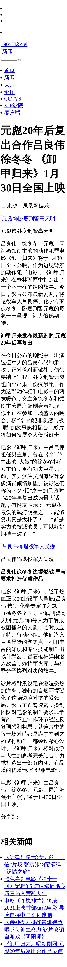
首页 (9, 70)
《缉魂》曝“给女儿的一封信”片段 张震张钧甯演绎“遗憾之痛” (34, 864)
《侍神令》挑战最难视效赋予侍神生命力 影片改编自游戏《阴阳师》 (34, 929)
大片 (9, 85)
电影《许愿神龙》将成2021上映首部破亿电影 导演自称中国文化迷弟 (34, 908)
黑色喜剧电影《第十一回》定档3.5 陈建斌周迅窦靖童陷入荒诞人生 (34, 886)
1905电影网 (14, 44)
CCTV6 (12, 99)
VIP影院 (13, 105)
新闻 (9, 77)
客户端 (12, 113)
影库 (9, 92)
